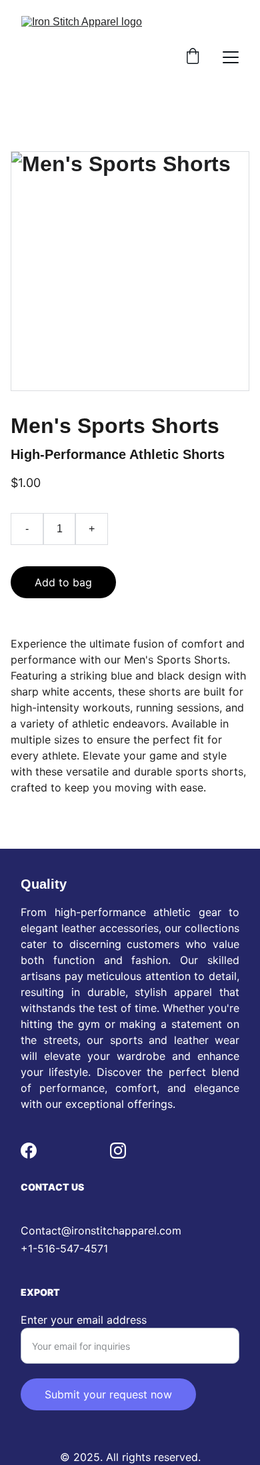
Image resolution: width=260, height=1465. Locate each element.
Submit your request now (108, 1394)
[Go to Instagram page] (118, 1151)
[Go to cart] (192, 57)
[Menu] (231, 57)
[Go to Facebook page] (29, 1151)
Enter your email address (84, 1319)
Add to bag (63, 582)
